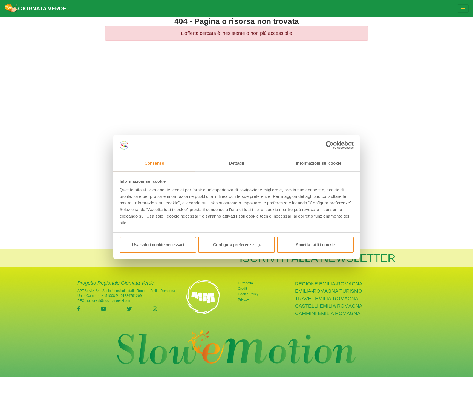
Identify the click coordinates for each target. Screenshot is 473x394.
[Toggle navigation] (463, 8)
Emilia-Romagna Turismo (328, 291)
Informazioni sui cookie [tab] (318, 163)
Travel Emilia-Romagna (326, 298)
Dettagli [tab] (236, 163)
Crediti (243, 289)
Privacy (243, 300)
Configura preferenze (233, 244)
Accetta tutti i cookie (315, 244)
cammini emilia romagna (327, 313)
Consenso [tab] (154, 163)
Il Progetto (245, 283)
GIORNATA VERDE (42, 8)
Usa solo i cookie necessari (158, 244)
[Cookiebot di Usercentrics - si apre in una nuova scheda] (330, 145)
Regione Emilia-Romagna (328, 283)
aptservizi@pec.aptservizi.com (108, 301)
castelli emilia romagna (328, 306)
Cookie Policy (248, 294)
